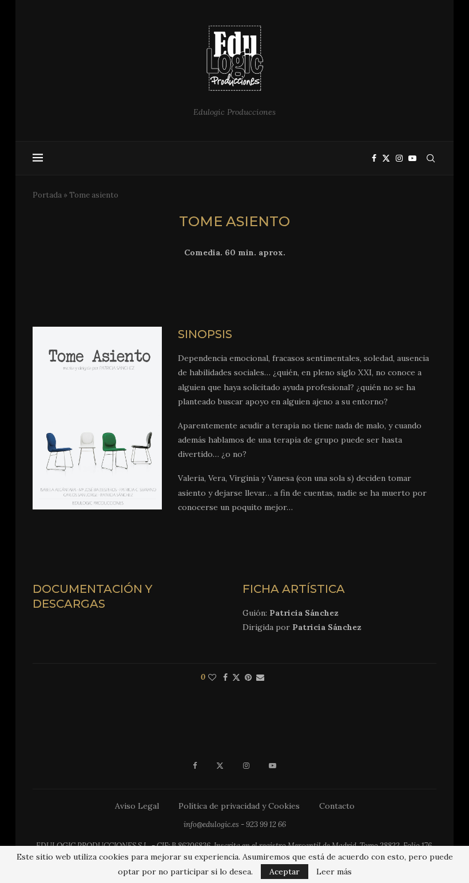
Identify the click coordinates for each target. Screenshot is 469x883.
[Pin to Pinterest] (248, 677)
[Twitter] (386, 158)
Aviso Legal (137, 806)
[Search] (430, 158)
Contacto (337, 806)
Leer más (334, 872)
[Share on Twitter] (236, 677)
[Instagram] (399, 158)
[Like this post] (212, 677)
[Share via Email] (260, 677)
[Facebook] (374, 158)
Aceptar (284, 871)
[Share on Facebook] (225, 677)
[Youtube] (412, 158)
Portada (47, 195)
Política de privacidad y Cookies (239, 806)
